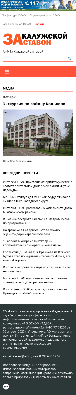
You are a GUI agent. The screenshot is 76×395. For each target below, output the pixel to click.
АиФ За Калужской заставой (23, 51)
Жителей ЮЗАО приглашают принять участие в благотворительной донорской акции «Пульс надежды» (37, 186)
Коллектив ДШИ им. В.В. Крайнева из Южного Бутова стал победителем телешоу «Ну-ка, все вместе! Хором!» (36, 256)
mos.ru (39, 24)
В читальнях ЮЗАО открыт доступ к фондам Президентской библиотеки (35, 291)
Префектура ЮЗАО (14, 15)
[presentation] (8, 125)
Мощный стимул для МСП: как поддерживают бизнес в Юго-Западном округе (36, 199)
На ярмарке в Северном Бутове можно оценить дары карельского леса (31, 232)
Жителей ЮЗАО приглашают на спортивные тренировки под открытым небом (35, 280)
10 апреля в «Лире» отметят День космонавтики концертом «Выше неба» (32, 243)
